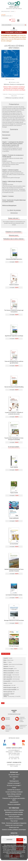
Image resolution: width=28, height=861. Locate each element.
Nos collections (14, 777)
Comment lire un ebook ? (14, 789)
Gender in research (14, 284)
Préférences (9, 856)
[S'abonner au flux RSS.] (23, 744)
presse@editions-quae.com (14, 764)
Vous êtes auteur (14, 835)
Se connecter (13, 30)
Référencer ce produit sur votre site (14, 97)
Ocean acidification (14, 518)
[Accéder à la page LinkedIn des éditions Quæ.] (4, 744)
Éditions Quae (10, 660)
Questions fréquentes (14, 796)
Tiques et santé (14, 492)
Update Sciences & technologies (16, 94)
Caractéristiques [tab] (6, 653)
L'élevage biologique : (14, 646)
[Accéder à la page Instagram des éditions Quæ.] (14, 744)
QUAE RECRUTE (14, 802)
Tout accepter (18, 856)
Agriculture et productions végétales (14, 810)
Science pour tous (14, 827)
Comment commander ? (14, 783)
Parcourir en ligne (10, 79)
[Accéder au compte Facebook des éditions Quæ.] (4, 741)
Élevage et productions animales (14, 814)
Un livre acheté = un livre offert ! (14, 32)
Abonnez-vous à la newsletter (13, 20)
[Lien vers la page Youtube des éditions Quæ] (23, 741)
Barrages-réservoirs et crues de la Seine (14, 620)
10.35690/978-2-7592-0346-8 (17, 681)
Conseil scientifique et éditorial (14, 792)
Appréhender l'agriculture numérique (14, 335)
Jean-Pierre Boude (7, 90)
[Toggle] (18, 20)
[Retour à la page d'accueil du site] (14, 3)
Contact (12, 11)
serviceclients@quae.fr (14, 750)
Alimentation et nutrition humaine (14, 812)
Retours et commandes (14, 804)
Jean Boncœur (7, 88)
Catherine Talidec (7, 86)
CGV (14, 779)
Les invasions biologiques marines (14, 594)
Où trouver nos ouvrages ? (14, 785)
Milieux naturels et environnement (14, 818)
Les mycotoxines (14, 543)
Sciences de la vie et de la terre (14, 825)
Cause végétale (14, 467)
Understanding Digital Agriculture (14, 259)
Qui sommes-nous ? (14, 774)
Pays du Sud (14, 821)
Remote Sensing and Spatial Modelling (14, 387)
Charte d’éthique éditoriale (14, 794)
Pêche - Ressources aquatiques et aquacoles (14, 823)
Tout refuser (14, 858)
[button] (14, 217)
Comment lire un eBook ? (9, 693)
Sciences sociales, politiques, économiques (14, 829)
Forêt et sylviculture (14, 816)
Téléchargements (14, 781)
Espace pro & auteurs (5, 11)
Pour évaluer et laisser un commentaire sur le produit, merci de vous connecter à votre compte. (14, 223)
